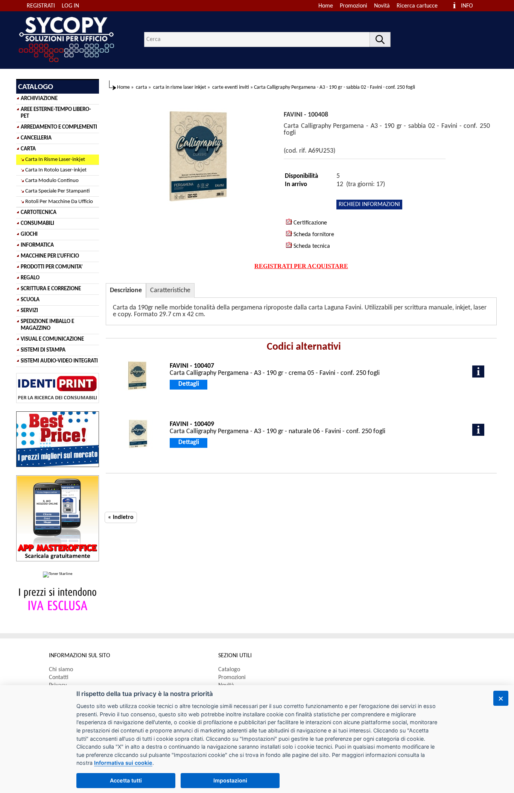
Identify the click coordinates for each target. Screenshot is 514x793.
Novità (382, 6)
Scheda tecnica (311, 246)
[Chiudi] (500, 698)
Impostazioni (230, 780)
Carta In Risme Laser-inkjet (55, 159)
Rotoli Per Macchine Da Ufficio (59, 202)
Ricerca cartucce (417, 6)
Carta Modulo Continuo (52, 180)
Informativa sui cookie (123, 763)
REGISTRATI (41, 6)
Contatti (58, 678)
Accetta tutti (126, 780)
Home (325, 6)
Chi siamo (61, 670)
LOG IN (70, 6)
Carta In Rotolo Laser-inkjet (56, 170)
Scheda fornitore (313, 235)
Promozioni (353, 6)
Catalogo (229, 670)
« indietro (121, 517)
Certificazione (309, 223)
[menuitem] (420, 6)
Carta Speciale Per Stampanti (57, 191)
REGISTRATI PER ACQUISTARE (301, 266)
